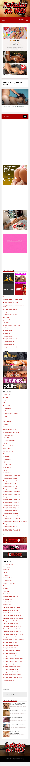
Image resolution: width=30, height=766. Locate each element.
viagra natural (7, 419)
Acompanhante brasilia (9, 637)
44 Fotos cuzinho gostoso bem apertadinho (17, 725)
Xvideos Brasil (7, 408)
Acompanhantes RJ (8, 580)
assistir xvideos (7, 577)
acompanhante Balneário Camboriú (13, 677)
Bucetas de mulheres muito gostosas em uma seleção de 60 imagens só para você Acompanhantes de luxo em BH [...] (18, 720)
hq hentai (5, 424)
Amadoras (4, 103)
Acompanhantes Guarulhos (11, 505)
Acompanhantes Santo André (11, 518)
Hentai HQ (6, 437)
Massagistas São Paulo (9, 429)
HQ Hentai (6, 462)
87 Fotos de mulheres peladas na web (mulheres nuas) (17, 704)
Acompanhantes (7, 336)
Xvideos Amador (7, 599)
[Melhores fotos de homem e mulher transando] (6, 734)
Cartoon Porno (7, 472)
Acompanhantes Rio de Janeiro (12, 325)
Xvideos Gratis (7, 602)
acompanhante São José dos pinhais (13, 658)
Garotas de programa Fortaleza (12, 612)
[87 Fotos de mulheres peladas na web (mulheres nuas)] (6, 706)
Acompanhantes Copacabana (11, 530)
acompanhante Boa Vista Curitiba (12, 661)
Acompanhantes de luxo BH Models (13, 299)
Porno (4, 400)
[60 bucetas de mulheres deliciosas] (6, 720)
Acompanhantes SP (8, 344)
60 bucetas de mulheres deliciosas (16, 718)
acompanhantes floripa (9, 312)
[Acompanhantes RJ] (20, 273)
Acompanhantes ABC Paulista (11, 475)
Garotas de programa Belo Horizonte (13, 634)
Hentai (5, 443)
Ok (25, 116)
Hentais (5, 470)
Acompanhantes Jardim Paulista (12, 497)
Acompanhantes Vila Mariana (11, 494)
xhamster (5, 397)
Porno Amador (7, 448)
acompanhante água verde (11, 645)
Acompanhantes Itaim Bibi (10, 513)
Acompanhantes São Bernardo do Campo (15, 521)
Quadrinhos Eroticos (9, 440)
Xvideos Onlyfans (8, 435)
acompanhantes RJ (8, 330)
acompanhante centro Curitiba (12, 666)
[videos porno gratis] (8, 284)
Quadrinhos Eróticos (9, 446)
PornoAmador (7, 586)
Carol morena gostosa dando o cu (13, 107)
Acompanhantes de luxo (10, 314)
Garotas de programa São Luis (11, 629)
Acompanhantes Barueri (10, 483)
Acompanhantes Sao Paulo (10, 596)
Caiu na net (6, 394)
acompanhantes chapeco (10, 309)
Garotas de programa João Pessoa (13, 618)
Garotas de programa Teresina (12, 615)
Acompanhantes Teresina (10, 302)
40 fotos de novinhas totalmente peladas (18, 711)
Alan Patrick (21, 760)
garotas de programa (9, 583)
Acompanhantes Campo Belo (11, 499)
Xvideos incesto (7, 411)
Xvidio (5, 416)
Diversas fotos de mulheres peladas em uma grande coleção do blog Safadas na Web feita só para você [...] (18, 706)
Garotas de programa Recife (11, 610)
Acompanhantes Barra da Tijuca (12, 529)
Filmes (5, 297)
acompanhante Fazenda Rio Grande (13, 672)
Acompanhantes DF (8, 341)
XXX (4, 402)
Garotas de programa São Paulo (12, 631)
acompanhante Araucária (10, 669)
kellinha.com (6, 333)
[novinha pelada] (15, 545)
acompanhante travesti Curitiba (12, 674)
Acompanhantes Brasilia (10, 338)
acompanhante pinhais (9, 656)
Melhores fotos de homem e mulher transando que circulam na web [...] (18, 734)
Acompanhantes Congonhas (11, 502)
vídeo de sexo (7, 421)
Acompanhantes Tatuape (10, 478)
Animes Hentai (7, 427)
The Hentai (6, 317)
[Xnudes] (15, 552)
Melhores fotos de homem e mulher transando (17, 732)
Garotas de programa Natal (11, 623)
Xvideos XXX (6, 569)
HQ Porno (6, 456)
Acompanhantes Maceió (10, 621)
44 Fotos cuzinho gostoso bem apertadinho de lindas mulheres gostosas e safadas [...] (18, 727)
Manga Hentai (7, 459)
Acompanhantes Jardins (10, 510)
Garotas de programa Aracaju (11, 607)
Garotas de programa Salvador (12, 626)
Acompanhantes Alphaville (11, 515)
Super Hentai (7, 467)
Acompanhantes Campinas (10, 413)
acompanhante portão (9, 647)
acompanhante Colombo (10, 653)
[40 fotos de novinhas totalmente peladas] (6, 713)
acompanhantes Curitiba (10, 642)
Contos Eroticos (7, 594)
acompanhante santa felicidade (12, 650)
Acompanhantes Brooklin (10, 489)
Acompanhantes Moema (10, 486)
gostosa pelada (7, 320)
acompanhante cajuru (9, 664)
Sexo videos (6, 405)
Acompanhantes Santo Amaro (11, 481)
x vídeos (5, 328)
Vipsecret (5, 322)
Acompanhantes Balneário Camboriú (13, 639)
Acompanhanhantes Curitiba (11, 432)
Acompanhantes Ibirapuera (11, 507)
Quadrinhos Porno (8, 451)
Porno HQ (6, 591)
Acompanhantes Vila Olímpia (11, 491)
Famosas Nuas (7, 464)
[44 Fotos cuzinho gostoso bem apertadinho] (6, 727)
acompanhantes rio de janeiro (11, 346)
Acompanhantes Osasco (10, 526)
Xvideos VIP (6, 575)
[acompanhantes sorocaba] (15, 210)
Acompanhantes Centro (10, 524)
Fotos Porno (6, 454)
